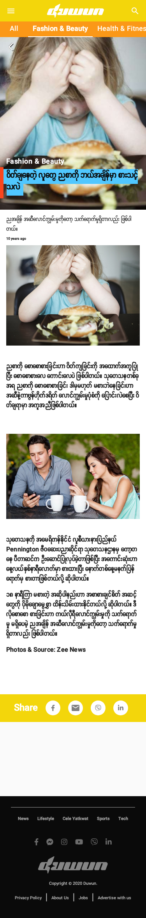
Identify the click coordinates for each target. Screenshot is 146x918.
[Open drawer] (11, 11)
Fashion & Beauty (60, 28)
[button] (53, 708)
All (14, 28)
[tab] (14, 29)
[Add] (53, 708)
